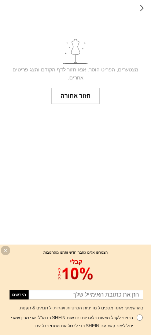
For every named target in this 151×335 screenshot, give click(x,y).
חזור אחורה (75, 96)
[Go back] (141, 8)
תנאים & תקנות (34, 307)
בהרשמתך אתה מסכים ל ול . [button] (81, 307)
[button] (5, 250)
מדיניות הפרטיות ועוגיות (75, 307)
